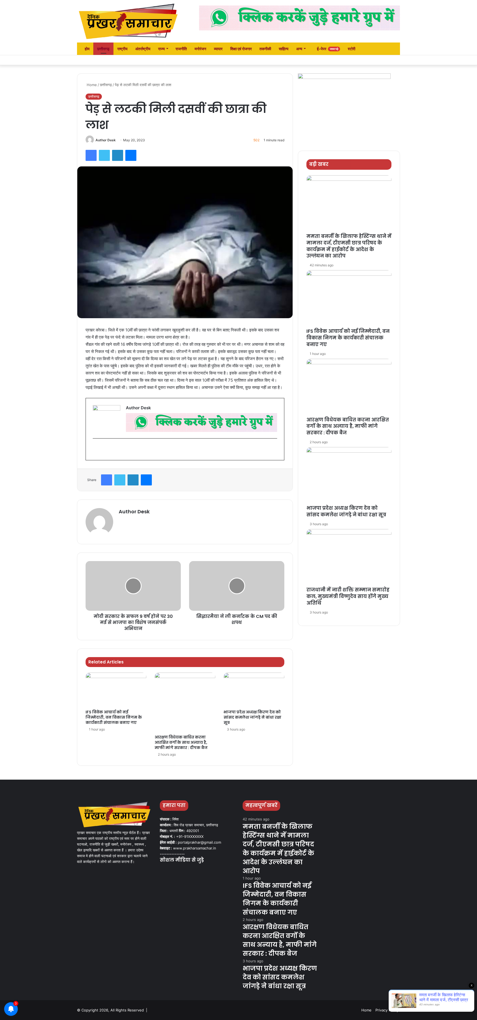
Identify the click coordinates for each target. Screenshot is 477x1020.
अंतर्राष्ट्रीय (142, 48)
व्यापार (218, 48)
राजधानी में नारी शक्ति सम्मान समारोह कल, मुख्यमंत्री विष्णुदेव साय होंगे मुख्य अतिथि (347, 596)
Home (91, 85)
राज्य (161, 48)
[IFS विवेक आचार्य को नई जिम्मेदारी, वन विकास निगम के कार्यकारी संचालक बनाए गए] (116, 690)
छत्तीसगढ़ (103, 48)
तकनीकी (265, 48)
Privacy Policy (387, 1010)
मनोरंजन (200, 48)
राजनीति (181, 48)
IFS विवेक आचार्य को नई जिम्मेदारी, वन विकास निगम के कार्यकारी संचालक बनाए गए (114, 717)
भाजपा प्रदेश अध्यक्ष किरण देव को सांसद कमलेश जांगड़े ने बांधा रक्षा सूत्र (252, 717)
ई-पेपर (327, 48)
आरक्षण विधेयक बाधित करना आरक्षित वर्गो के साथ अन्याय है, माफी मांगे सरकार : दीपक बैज (181, 742)
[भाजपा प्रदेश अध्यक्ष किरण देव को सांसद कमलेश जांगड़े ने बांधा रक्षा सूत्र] (254, 690)
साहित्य (283, 48)
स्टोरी (351, 48)
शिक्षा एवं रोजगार (241, 48)
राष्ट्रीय (122, 48)
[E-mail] (96, 449)
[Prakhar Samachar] (128, 21)
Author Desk (106, 140)
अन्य (299, 48)
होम (86, 48)
